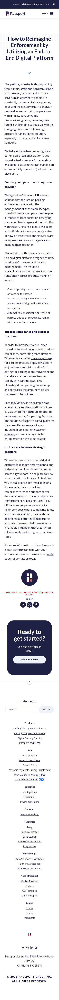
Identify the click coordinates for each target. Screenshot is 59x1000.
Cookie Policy (29, 765)
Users (30, 913)
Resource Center (29, 831)
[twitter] (36, 947)
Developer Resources (29, 841)
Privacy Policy (29, 755)
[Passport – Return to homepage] (15, 13)
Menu (45, 13)
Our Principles (29, 890)
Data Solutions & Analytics (29, 859)
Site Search (29, 701)
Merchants (29, 917)
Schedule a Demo (30, 659)
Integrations (29, 846)
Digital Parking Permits (30, 738)
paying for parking (16, 372)
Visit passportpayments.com (35, 4)
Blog (29, 827)
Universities (29, 797)
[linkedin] (32, 947)
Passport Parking (29, 814)
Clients (29, 908)
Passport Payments (29, 742)
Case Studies (29, 836)
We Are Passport (30, 881)
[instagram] (27, 947)
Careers (29, 886)
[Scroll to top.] (29, 681)
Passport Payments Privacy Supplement (29, 769)
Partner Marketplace (29, 863)
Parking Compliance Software (29, 733)
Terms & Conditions (29, 760)
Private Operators (29, 801)
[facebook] (23, 947)
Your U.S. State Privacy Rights (29, 774)
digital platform (19, 165)
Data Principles (30, 895)
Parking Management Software (29, 728)
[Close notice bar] (54, 4)
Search (46, 709)
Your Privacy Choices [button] (26, 779)
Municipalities (29, 792)
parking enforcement (17, 155)
